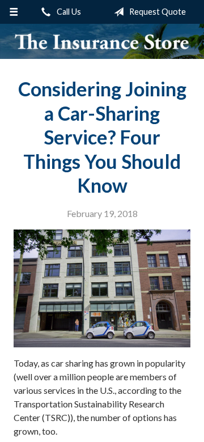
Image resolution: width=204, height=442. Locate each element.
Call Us (68, 11)
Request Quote (157, 11)
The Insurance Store (102, 41)
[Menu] (13, 12)
